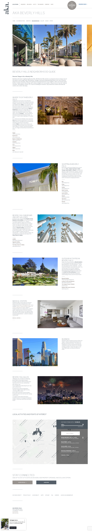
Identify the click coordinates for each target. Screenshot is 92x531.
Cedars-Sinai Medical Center (24, 305)
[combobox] (70, 433)
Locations (15, 4)
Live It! (34, 4)
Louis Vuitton (65, 193)
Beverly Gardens (65, 278)
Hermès (63, 201)
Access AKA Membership (67, 495)
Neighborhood (35, 21)
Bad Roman (15, 135)
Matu (14, 150)
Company (47, 4)
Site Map (47, 495)
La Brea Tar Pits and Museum (68, 281)
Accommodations (20, 20)
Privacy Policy (27, 495)
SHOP (52, 4)
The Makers (41, 4)
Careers (57, 495)
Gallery (42, 20)
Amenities (28, 20)
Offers (51, 20)
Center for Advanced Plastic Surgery (24, 306)
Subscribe (46, 482)
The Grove (64, 198)
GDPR (42, 495)
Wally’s (14, 147)
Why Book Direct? (17, 495)
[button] (39, 432)
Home (14, 20)
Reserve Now (82, 4)
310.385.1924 (15, 511)
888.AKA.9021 (15, 513)
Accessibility (35, 495)
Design (47, 20)
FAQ (52, 495)
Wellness (29, 4)
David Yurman (65, 190)
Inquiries (23, 4)
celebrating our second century (71, 5)
